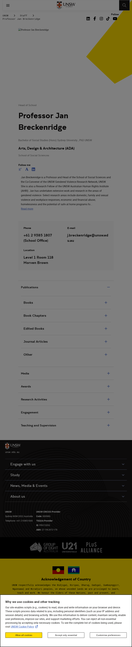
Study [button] (15, 475)
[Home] (66, 5)
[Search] (124, 5)
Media (25, 373)
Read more (27, 208)
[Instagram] (101, 18)
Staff (23, 15)
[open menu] (8, 5)
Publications (29, 287)
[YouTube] (115, 18)
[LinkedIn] (88, 18)
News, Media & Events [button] (28, 486)
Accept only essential (66, 635)
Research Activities (34, 399)
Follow (115, 14)
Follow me (24, 165)
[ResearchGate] (20, 169)
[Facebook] (95, 18)
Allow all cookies (23, 635)
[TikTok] (108, 18)
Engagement (29, 412)
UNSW (5, 15)
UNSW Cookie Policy (25, 626)
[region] (66, 621)
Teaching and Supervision (38, 425)
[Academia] (27, 169)
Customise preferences (108, 635)
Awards (26, 386)
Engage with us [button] (23, 464)
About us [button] (17, 496)
